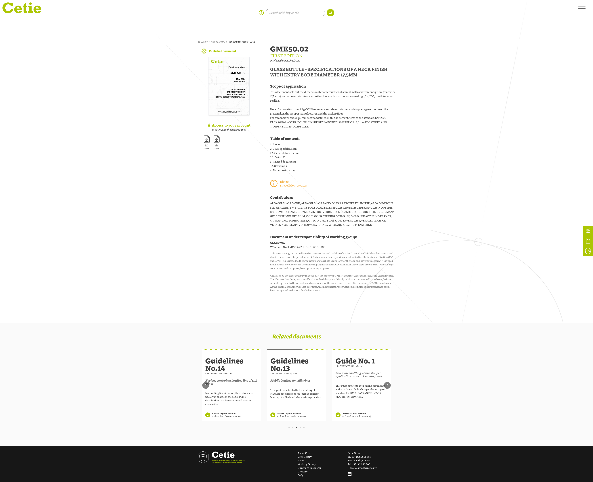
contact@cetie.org (366, 467)
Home (204, 41)
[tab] (289, 427)
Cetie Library (218, 41)
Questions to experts (309, 467)
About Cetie (304, 453)
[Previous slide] (205, 385)
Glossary (303, 471)
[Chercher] (330, 12)
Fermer (471, 226)
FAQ (300, 475)
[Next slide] (387, 385)
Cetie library (305, 456)
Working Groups (307, 464)
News (301, 460)
